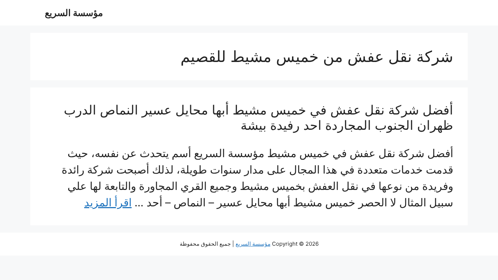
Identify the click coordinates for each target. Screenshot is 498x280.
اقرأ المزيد (108, 202)
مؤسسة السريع (74, 12)
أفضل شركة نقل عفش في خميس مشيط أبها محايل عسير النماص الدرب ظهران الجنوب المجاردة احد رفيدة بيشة (258, 117)
